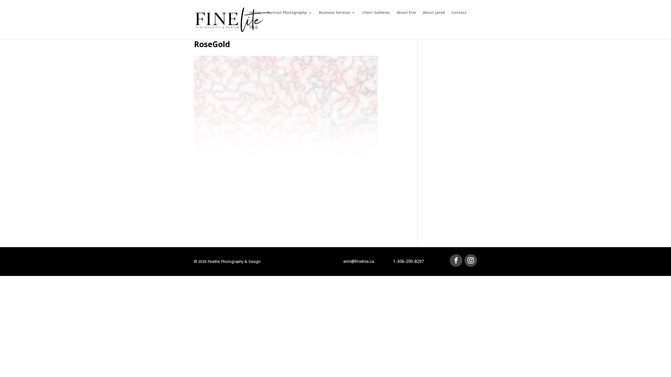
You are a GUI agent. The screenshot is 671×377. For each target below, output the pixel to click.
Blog (254, 27)
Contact (459, 13)
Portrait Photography (287, 13)
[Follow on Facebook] (456, 260)
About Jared (434, 13)
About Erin (406, 13)
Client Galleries (376, 13)
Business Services (334, 13)
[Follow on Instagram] (470, 260)
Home (255, 13)
